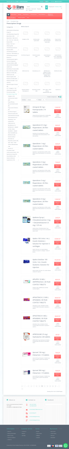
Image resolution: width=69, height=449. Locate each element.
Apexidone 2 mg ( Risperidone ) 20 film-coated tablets (40, 164)
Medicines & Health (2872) (12, 78)
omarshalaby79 (32, 413)
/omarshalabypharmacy (34, 416)
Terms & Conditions (11, 437)
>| (22, 388)
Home (8, 21)
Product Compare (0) (51, 96)
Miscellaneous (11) (12, 125)
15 (55, 386)
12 (47, 386)
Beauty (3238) (9, 42)
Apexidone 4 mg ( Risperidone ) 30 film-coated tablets (40, 201)
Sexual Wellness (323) (11, 156)
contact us (9, 439)
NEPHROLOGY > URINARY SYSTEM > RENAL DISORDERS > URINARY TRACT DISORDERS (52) (47, 73)
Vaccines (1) (10, 148)
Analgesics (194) (11, 96)
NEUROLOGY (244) (11, 134)
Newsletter (53, 437)
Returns (23, 433)
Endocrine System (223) (12, 113)
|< (22, 386)
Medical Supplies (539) (11, 76)
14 (52, 386)
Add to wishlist (58, 117)
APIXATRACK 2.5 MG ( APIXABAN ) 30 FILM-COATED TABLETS (41, 300)
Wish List (52, 435)
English (46, 1)
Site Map (23, 435)
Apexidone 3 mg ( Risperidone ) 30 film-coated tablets (40, 183)
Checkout (30, 10)
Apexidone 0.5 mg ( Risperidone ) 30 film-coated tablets (40, 127)
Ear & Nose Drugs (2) (12, 111)
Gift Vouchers (39, 433)
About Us (9, 431)
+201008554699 (32, 406)
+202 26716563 (32, 404)
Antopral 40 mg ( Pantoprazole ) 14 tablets (39, 109)
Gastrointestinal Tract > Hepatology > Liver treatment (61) (13, 119)
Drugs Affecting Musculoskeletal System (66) (13, 103)
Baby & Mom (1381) (10, 36)
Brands (37, 431)
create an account (23, 1)
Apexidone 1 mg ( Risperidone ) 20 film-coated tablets (40, 146)
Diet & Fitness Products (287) (12, 68)
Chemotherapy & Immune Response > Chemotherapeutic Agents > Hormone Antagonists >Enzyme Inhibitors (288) (12, 59)
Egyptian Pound (58, 1)
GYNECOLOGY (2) (11, 123)
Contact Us (24, 431)
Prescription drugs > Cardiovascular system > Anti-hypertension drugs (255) (13, 152)
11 (44, 386)
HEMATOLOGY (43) (10, 74)
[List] (60, 97)
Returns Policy (10, 435)
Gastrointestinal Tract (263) (13, 115)
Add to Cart (57, 111)
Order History (53, 433)
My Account (34, 8)
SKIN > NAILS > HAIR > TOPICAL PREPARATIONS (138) (13, 144)
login (17, 1)
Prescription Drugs (14, 21)
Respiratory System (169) (13, 140)
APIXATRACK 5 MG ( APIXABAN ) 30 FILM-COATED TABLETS (40, 318)
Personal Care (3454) (11, 92)
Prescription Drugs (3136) (12, 94)
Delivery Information (11, 433)
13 (50, 386)
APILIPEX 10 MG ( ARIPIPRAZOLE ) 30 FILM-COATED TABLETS (42, 282)
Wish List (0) (28, 8)
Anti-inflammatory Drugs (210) (13, 34)
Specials (38, 437)
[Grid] (58, 97)
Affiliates (38, 435)
